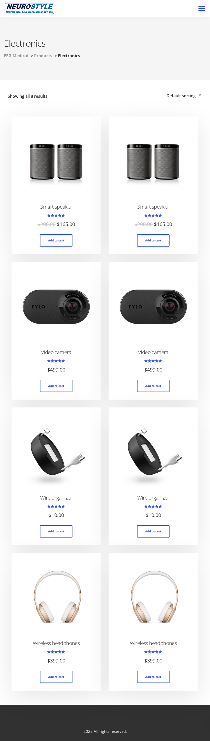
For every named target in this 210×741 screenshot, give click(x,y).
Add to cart (56, 240)
